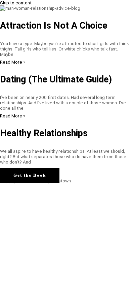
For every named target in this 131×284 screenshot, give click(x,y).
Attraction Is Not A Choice (53, 25)
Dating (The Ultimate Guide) (56, 79)
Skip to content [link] (16, 2)
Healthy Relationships (44, 133)
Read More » (12, 62)
